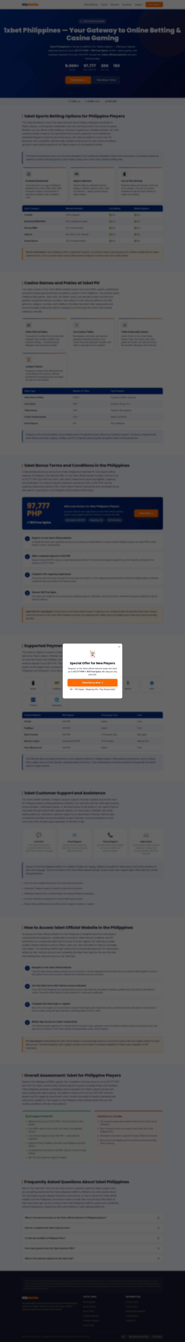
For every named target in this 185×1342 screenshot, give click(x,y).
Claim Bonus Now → (92, 682)
